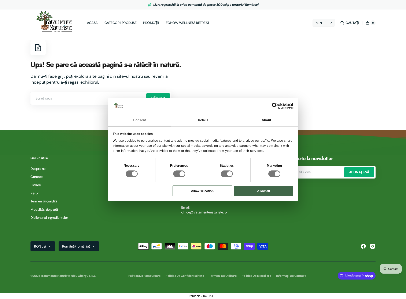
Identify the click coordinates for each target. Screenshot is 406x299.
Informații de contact (291, 276)
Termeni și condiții (43, 201)
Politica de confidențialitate (185, 276)
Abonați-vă (359, 172)
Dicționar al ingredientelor (49, 217)
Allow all (263, 191)
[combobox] (100, 98)
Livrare (35, 185)
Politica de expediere (256, 276)
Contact (36, 176)
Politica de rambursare (144, 276)
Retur (34, 193)
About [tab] (266, 120)
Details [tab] (203, 120)
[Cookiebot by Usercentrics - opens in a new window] (275, 106)
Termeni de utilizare (223, 276)
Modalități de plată (44, 209)
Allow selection (202, 191)
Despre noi (38, 168)
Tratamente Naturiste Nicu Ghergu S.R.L (68, 276)
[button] (349, 23)
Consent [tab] (139, 120)
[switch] (179, 173)
